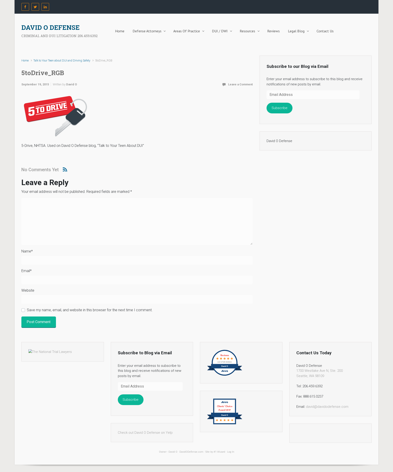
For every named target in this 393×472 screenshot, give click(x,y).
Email (26, 271)
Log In (230, 451)
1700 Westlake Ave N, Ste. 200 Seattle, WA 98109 (319, 373)
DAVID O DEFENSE (50, 27)
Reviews (273, 31)
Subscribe (279, 108)
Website (27, 290)
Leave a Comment (240, 84)
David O (71, 84)
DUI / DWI (220, 31)
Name (27, 251)
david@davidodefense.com (327, 407)
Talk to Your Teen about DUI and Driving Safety (61, 60)
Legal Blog (296, 31)
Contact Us (325, 31)
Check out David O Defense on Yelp (145, 433)
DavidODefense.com (191, 451)
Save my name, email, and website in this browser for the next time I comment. (90, 310)
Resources (247, 31)
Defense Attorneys (147, 31)
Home (119, 31)
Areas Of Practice (186, 31)
